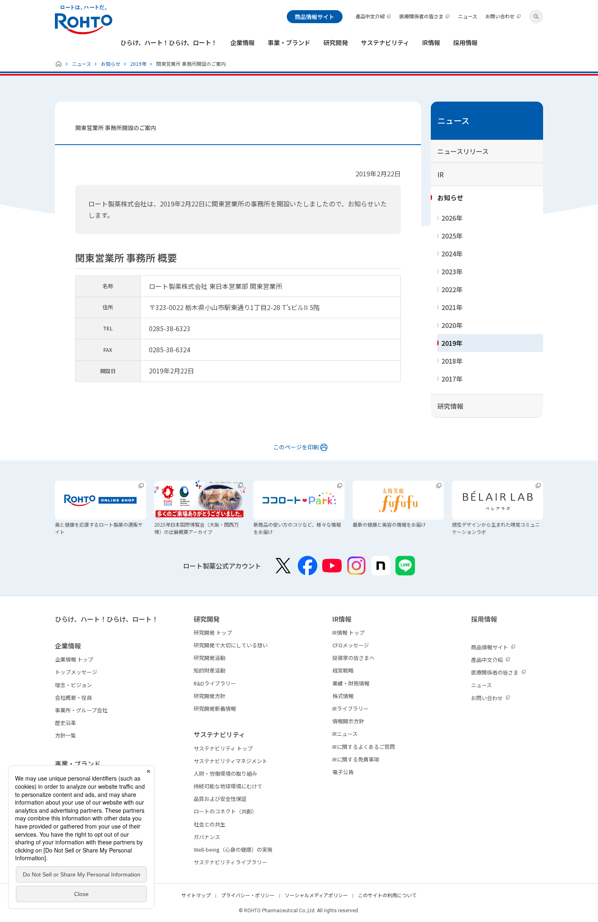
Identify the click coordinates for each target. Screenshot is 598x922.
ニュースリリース (463, 151)
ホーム (58, 63)
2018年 (452, 361)
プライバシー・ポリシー (248, 895)
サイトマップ (196, 895)
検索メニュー (536, 17)
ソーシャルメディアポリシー (316, 895)
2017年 (452, 379)
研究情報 (450, 406)
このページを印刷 (296, 447)
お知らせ (110, 63)
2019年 (138, 63)
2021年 (452, 307)
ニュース (81, 63)
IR (440, 174)
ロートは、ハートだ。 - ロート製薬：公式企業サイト (83, 20)
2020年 (452, 325)
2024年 (452, 253)
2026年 (452, 218)
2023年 (452, 271)
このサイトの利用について (387, 895)
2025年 (452, 236)
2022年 (452, 289)
